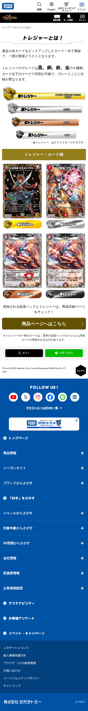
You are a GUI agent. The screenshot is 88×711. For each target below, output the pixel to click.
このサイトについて (16, 648)
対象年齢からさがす (18, 528)
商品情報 (9, 453)
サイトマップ (11, 686)
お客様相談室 (13, 588)
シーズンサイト (14, 468)
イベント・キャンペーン (27, 633)
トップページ (18, 438)
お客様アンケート (22, 618)
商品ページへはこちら (44, 323)
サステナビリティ (22, 603)
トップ (5, 27)
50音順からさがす (16, 543)
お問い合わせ (11, 671)
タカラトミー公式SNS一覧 (42, 408)
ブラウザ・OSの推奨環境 (19, 663)
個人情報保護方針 (14, 655)
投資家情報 (11, 573)
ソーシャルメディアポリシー (22, 678)
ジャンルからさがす (18, 513)
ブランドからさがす (18, 483)
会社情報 (9, 558)
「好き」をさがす (22, 498)
